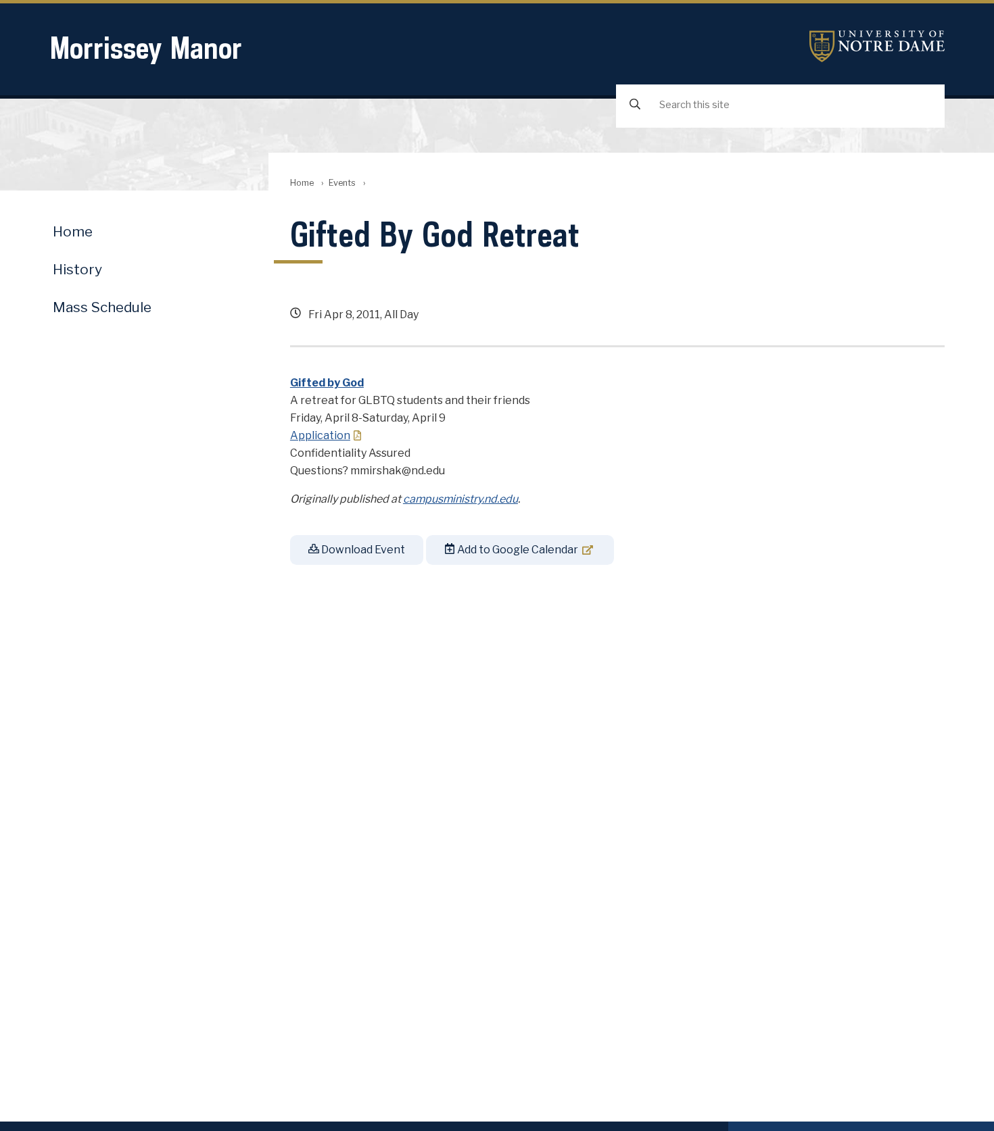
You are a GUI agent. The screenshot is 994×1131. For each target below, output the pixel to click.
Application (320, 435)
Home (302, 183)
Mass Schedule (102, 307)
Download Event (362, 549)
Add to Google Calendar (516, 549)
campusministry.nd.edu (460, 499)
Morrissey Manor (146, 47)
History (77, 269)
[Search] (635, 105)
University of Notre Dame (877, 46)
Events (342, 183)
